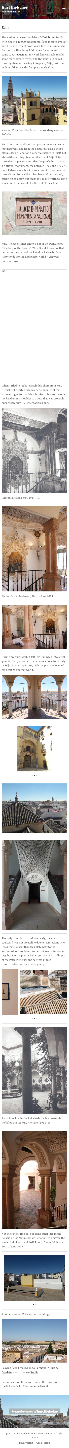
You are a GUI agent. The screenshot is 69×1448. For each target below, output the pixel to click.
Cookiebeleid (43, 1442)
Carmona (41, 1368)
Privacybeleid (26, 1442)
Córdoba (46, 37)
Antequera (18, 54)
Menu (64, 9)
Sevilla (59, 37)
